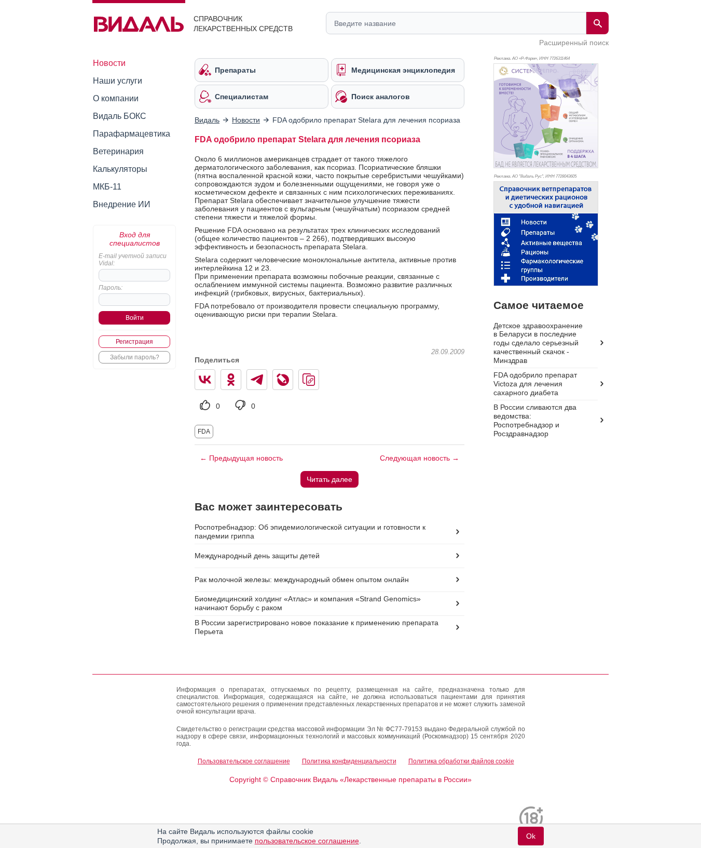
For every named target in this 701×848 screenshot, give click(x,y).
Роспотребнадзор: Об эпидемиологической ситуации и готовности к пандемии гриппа (310, 531)
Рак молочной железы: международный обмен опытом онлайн (302, 579)
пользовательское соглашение (307, 841)
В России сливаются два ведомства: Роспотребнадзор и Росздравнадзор (534, 420)
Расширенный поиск (574, 42)
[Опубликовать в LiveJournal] (282, 379)
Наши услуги (117, 80)
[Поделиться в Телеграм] (256, 379)
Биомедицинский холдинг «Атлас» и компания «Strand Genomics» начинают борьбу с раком (308, 603)
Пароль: (110, 287)
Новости (109, 63)
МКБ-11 (107, 186)
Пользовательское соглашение (244, 761)
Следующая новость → (419, 458)
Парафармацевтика (131, 133)
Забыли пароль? (134, 357)
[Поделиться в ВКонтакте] (205, 379)
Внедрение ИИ (121, 204)
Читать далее (329, 479)
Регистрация (134, 341)
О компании (116, 98)
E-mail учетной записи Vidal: (133, 259)
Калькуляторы (120, 169)
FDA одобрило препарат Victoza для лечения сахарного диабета (535, 384)
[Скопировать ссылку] (308, 379)
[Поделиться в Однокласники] (231, 379)
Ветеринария (118, 151)
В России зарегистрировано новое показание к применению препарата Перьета (316, 627)
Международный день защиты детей (257, 555)
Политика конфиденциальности (349, 761)
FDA (204, 431)
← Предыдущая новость (241, 458)
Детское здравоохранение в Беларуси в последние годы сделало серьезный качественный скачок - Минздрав (538, 343)
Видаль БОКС (119, 116)
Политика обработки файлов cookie (461, 761)
